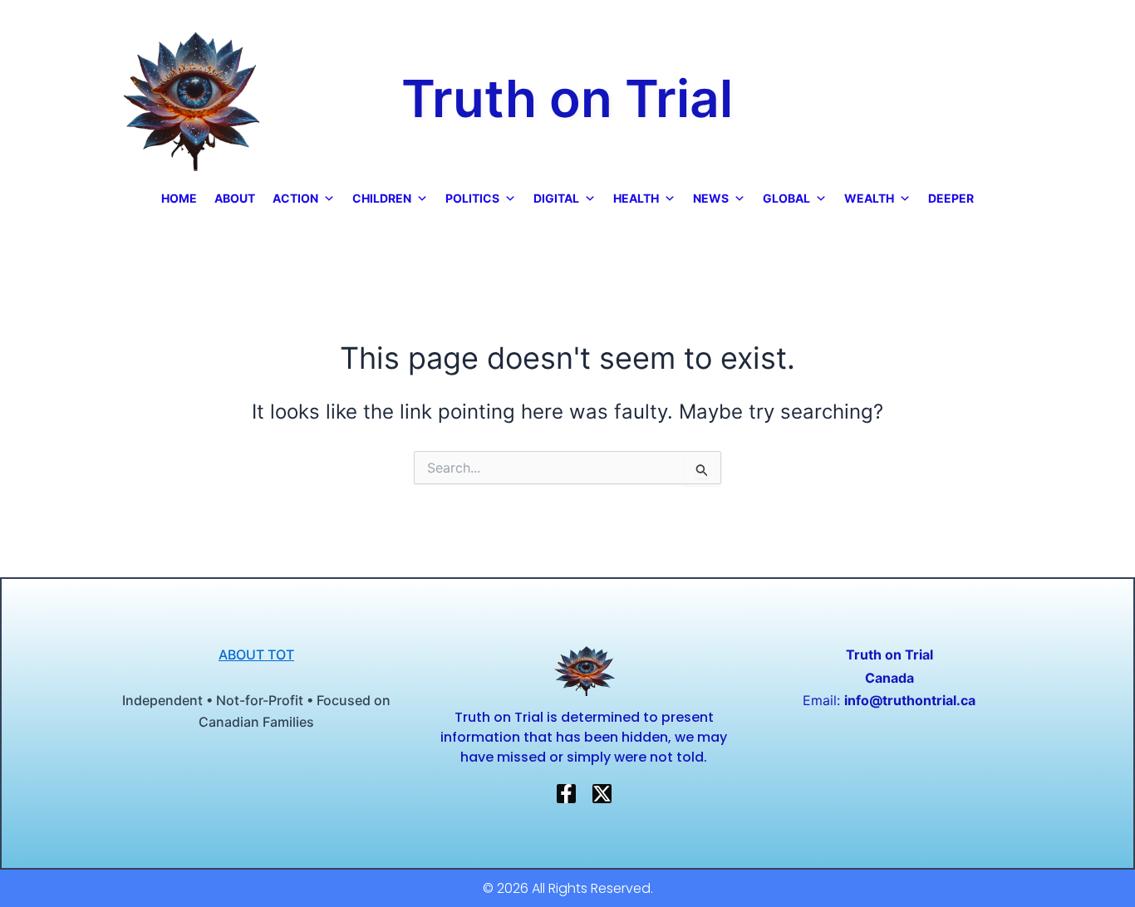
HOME (179, 198)
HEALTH (636, 198)
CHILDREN (381, 198)
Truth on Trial (567, 98)
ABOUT (234, 198)
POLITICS (472, 198)
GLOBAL (786, 198)
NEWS (711, 198)
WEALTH (869, 198)
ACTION (295, 198)
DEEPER (951, 198)
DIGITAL (556, 198)
